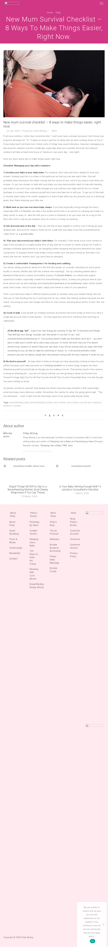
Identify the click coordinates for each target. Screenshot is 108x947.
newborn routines (12, 405)
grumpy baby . (28, 234)
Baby (58, 12)
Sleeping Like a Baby (60, 441)
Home (50, 12)
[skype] (61, 415)
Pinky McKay (40, 131)
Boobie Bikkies (65, 275)
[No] (103, 924)
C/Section (26, 211)
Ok (92, 941)
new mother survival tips (79, 402)
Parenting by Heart (85, 441)
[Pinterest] (54, 415)
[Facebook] (50, 415)
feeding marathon (53, 365)
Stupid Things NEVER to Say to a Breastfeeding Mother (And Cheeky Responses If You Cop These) (28, 489)
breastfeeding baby (19, 402)
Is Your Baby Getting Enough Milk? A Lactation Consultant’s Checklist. (80, 488)
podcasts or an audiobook (68, 283)
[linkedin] (58, 415)
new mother (59, 402)
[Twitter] (46, 415)
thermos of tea (10, 275)
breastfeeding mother (41, 402)
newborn (96, 402)
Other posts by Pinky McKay (37, 451)
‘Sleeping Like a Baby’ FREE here (56, 445)
